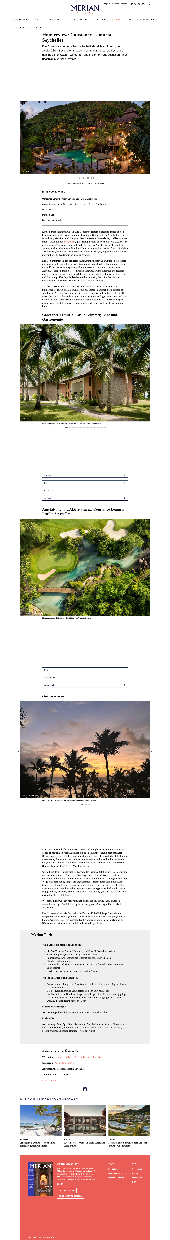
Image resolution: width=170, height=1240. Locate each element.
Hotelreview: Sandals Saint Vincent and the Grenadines (127, 1144)
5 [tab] (80, 427)
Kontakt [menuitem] (135, 1173)
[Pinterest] (143, 4)
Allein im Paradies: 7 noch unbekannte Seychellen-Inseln (38, 1144)
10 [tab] (97, 427)
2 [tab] (69, 427)
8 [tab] (90, 427)
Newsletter (115, 4)
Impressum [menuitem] (113, 1169)
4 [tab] (76, 427)
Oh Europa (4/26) (68, 1163)
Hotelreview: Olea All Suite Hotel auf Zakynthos (84, 1144)
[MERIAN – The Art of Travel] (85, 10)
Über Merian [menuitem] (137, 1169)
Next (151, 375)
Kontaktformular (50, 1080)
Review (67, 1139)
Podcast (124, 4)
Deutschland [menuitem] (81, 19)
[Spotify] (139, 4)
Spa (46, 669)
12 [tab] (104, 427)
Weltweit (33, 28)
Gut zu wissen (48, 209)
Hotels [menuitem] (62, 19)
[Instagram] (135, 4)
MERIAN (23, 28)
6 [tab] (83, 427)
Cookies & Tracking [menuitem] (116, 1178)
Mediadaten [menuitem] (137, 1178)
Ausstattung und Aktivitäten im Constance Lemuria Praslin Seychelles (74, 204)
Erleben (24, 1139)
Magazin (107, 4)
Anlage (47, 498)
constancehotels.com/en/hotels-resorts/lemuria (77, 1057)
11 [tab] (100, 427)
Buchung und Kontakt (52, 220)
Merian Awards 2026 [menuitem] (25, 19)
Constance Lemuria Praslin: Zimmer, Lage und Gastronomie (69, 199)
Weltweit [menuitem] (117, 19)
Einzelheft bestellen (70, 1196)
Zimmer (48, 475)
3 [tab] (73, 427)
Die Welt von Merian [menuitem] (142, 19)
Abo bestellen (67, 1190)
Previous (18, 375)
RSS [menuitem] (134, 1182)
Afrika (42, 28)
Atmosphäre (50, 685)
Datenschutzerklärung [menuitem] (117, 1173)
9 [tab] (94, 427)
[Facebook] (132, 4)
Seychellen (69, 241)
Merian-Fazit (48, 215)
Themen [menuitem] (47, 19)
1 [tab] (66, 427)
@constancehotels (64, 1062)
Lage (46, 483)
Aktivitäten (49, 677)
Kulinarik (48, 490)
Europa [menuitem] (101, 19)
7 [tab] (87, 427)
